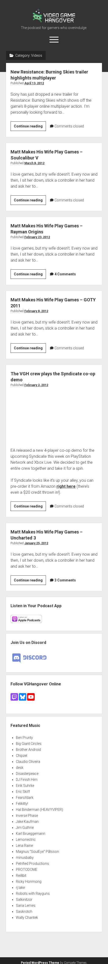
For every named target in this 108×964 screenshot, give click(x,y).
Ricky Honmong (28, 882)
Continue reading (30, 127)
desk (19, 768)
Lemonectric (26, 840)
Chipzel (21, 756)
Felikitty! (22, 804)
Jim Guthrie (25, 828)
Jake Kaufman (27, 822)
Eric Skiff (23, 792)
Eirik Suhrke (25, 786)
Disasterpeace (27, 774)
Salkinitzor (24, 900)
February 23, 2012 (37, 237)
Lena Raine (24, 846)
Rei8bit (21, 876)
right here (66, 486)
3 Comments (65, 580)
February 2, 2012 (36, 385)
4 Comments (65, 274)
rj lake (20, 888)
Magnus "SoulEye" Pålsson (37, 852)
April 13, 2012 (34, 83)
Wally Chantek (27, 918)
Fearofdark (24, 798)
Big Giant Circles (28, 744)
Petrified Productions (32, 864)
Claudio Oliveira (28, 762)
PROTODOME (26, 870)
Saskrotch (24, 912)
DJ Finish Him (26, 780)
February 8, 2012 (36, 311)
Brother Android (28, 750)
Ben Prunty (24, 738)
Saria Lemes (25, 906)
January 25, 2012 (36, 543)
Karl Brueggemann (30, 834)
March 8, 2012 (34, 163)
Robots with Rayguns (33, 894)
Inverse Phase (27, 816)
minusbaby (25, 858)
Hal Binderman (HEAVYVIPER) (39, 810)
